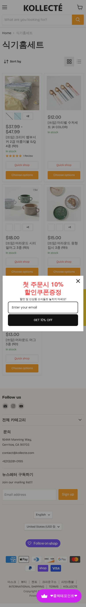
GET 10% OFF (43, 320)
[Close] (78, 281)
